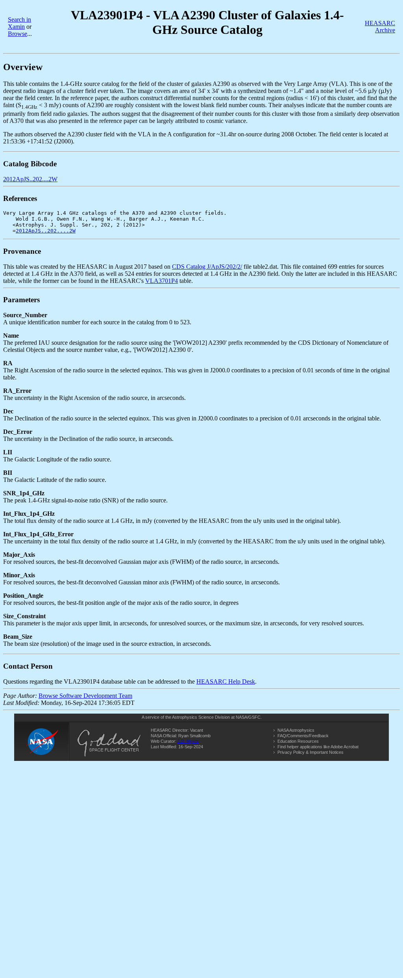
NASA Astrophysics (295, 730)
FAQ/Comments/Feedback (303, 735)
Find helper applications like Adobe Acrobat (318, 746)
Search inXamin (19, 23)
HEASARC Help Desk (225, 681)
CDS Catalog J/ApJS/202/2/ (207, 266)
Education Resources (298, 741)
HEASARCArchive (380, 26)
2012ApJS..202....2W (30, 179)
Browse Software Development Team (85, 695)
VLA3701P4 (161, 280)
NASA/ (242, 717)
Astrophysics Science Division (201, 717)
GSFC (254, 717)
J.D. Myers (188, 741)
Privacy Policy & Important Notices (310, 752)
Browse (17, 33)
